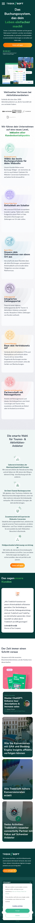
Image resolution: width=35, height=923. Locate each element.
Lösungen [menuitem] (6, 882)
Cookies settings (17, 906)
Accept (17, 910)
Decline (17, 915)
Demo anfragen (17, 45)
